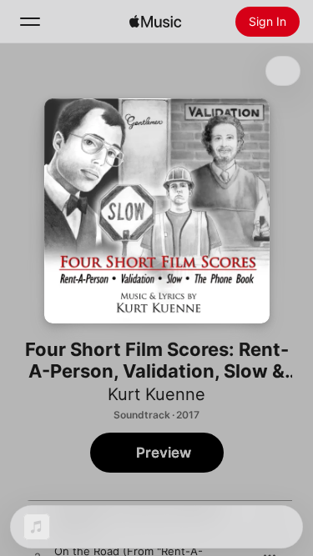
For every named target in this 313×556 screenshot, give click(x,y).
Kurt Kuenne (156, 394)
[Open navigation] (30, 21)
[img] (155, 21)
